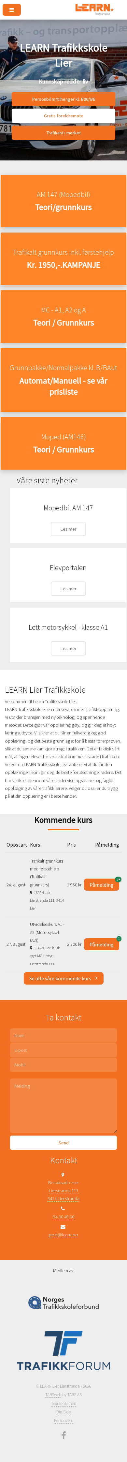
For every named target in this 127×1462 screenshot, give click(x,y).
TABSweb (53, 1394)
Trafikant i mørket (63, 133)
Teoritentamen (63, 1403)
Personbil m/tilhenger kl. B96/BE (63, 99)
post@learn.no (63, 1235)
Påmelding (104, 883)
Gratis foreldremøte (63, 116)
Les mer (68, 529)
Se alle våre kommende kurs (60, 978)
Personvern (63, 1420)
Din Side (63, 1412)
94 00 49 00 (63, 1217)
